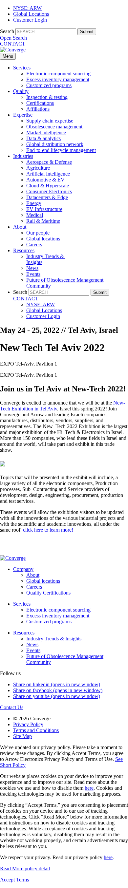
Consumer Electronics (49, 191)
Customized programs (49, 85)
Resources (23, 250)
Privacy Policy (28, 724)
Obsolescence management (54, 126)
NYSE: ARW (27, 8)
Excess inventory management (57, 79)
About (19, 227)
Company (23, 569)
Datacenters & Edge (47, 197)
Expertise (22, 115)
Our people (38, 233)
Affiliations (38, 109)
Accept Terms (14, 879)
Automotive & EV (45, 179)
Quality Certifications (48, 592)
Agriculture (38, 168)
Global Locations (31, 14)
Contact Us (11, 707)
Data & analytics (43, 138)
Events (33, 274)
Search (7, 31)
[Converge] (13, 49)
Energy (33, 203)
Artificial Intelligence (48, 174)
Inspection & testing (47, 97)
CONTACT (12, 44)
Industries (23, 156)
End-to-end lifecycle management (61, 150)
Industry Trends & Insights (53, 638)
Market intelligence (46, 132)
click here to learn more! (48, 530)
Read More (25, 868)
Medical (34, 215)
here (89, 788)
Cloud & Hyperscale (47, 185)
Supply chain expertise (49, 120)
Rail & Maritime (43, 221)
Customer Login (30, 20)
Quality (21, 91)
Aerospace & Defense (49, 162)
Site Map (22, 736)
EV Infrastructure (44, 209)
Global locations (43, 238)
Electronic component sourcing (58, 73)
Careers (34, 244)
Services (22, 67)
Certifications (40, 103)
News (32, 268)
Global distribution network (54, 144)
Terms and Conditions (36, 730)
